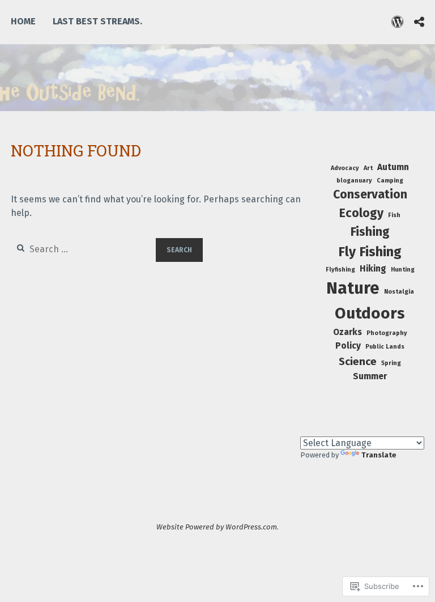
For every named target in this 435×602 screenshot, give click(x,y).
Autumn (393, 167)
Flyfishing (340, 269)
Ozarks (347, 332)
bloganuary (354, 180)
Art (368, 168)
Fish (394, 215)
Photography (386, 333)
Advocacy (345, 168)
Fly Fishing (370, 252)
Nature (352, 288)
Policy (348, 346)
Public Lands (384, 346)
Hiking (373, 269)
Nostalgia (399, 291)
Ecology (361, 213)
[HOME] (397, 21)
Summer (370, 376)
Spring (391, 363)
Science (358, 361)
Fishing (370, 231)
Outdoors (370, 313)
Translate (378, 455)
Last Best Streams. (97, 21)
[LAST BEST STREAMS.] (419, 21)
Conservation (370, 194)
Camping (390, 180)
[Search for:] (83, 249)
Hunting (403, 269)
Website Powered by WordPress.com (216, 527)
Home (23, 21)
